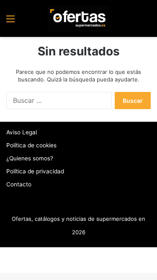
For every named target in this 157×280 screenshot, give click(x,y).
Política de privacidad (35, 171)
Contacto (18, 184)
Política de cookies (31, 145)
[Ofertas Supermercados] (79, 18)
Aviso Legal (21, 132)
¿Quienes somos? (29, 158)
